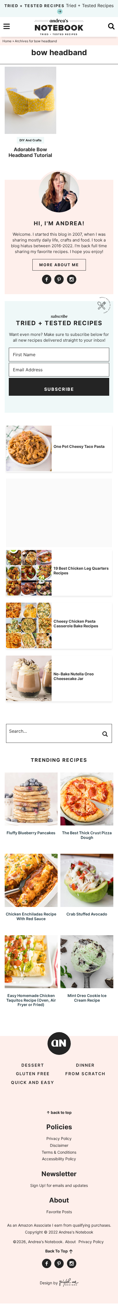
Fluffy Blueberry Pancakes (31, 832)
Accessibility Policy (59, 1158)
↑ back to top (59, 1112)
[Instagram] (71, 279)
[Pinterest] (59, 279)
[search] (111, 26)
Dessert (32, 1065)
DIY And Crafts (30, 140)
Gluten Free (33, 1073)
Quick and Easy (32, 1082)
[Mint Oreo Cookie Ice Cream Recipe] (86, 985)
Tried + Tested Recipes (59, 5)
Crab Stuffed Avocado (86, 914)
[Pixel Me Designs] (68, 1283)
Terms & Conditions (59, 1152)
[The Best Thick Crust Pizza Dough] (86, 823)
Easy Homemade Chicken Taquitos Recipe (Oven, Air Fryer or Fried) (31, 1000)
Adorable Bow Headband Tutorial (30, 152)
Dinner (85, 1065)
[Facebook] (46, 279)
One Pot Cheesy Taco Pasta (79, 446)
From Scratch (85, 1073)
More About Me (59, 264)
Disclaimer (59, 1145)
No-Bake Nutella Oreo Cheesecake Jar (74, 676)
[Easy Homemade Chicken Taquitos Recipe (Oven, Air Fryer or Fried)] (31, 985)
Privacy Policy (59, 1138)
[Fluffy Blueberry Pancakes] (31, 823)
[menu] (6, 26)
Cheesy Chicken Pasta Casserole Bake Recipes (76, 623)
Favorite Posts (59, 1211)
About (70, 1241)
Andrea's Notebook (59, 27)
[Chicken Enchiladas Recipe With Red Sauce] (31, 904)
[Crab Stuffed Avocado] (86, 904)
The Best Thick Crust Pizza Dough (87, 835)
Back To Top (56, 1251)
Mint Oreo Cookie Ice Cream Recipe (87, 997)
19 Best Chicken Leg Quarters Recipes (81, 570)
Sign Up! (38, 1185)
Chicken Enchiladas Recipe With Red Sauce (31, 916)
